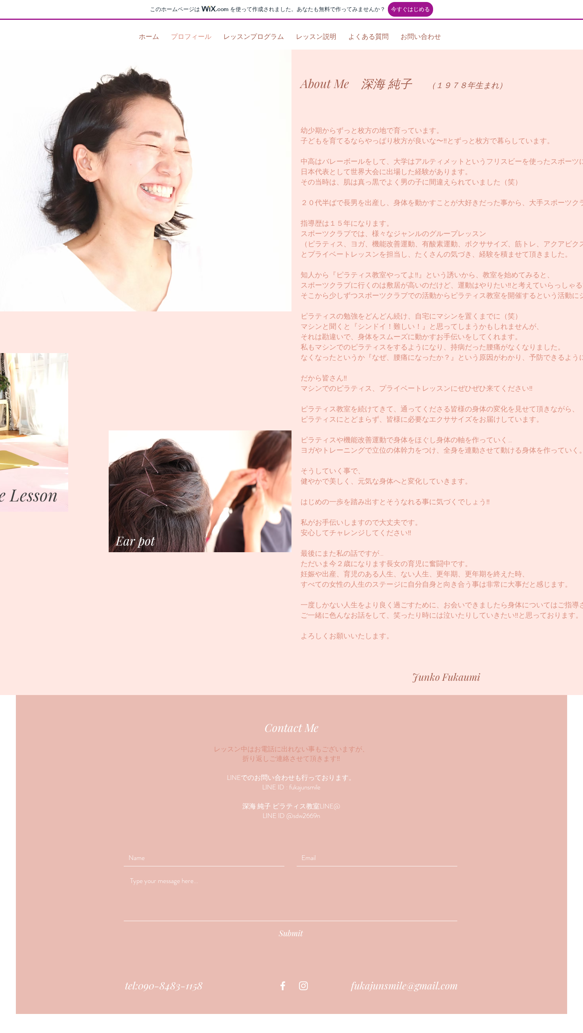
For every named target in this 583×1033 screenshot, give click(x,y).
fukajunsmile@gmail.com (404, 985)
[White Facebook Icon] (283, 986)
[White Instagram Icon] (303, 986)
